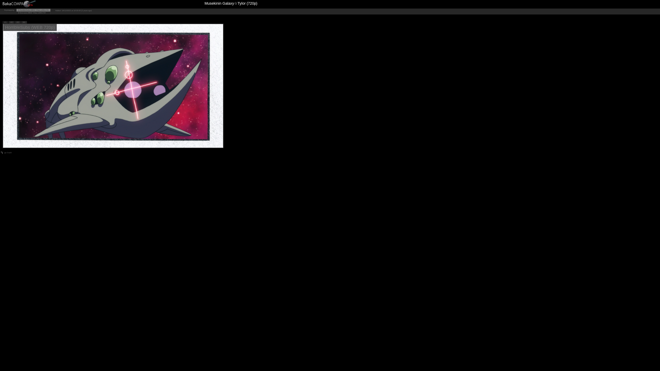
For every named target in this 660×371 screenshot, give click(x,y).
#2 (11, 22)
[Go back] (6, 154)
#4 (24, 22)
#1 (5, 22)
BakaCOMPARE (20, 4)
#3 (18, 22)
